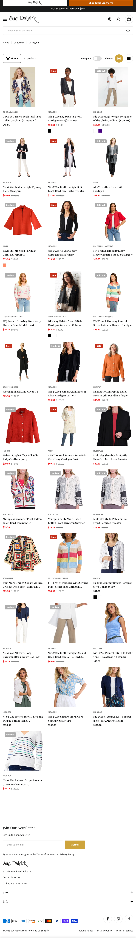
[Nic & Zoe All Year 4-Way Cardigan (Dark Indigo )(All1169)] (23, 623)
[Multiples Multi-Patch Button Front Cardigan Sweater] (113, 489)
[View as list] (129, 58)
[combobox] (68, 30)
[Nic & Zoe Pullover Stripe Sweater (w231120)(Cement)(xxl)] (23, 751)
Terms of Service (124, 931)
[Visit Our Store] (110, 19)
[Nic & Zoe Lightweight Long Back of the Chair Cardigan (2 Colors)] (113, 87)
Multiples (98, 451)
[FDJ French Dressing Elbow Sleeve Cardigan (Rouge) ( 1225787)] (113, 221)
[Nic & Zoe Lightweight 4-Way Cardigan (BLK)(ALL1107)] (68, 87)
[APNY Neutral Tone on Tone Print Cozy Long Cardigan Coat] (68, 426)
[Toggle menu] (5, 19)
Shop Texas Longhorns (101, 3)
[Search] (128, 31)
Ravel (5, 246)
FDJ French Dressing (103, 246)
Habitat (97, 387)
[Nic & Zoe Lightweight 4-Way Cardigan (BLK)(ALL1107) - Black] (50, 131)
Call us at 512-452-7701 (15, 883)
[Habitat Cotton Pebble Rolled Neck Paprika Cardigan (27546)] (113, 362)
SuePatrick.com (19, 931)
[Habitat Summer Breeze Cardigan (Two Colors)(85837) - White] (100, 597)
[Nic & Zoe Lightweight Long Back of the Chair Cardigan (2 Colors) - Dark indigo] (100, 131)
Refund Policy (85, 931)
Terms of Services (45, 854)
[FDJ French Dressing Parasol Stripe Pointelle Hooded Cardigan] (113, 291)
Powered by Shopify (38, 931)
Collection (19, 42)
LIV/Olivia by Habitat (57, 316)
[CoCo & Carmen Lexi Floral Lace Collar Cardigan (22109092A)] (23, 87)
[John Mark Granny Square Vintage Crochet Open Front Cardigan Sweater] (23, 553)
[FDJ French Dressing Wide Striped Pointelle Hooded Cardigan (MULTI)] (68, 553)
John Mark (8, 578)
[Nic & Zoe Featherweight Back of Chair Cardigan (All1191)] (68, 362)
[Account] (118, 19)
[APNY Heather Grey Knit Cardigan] (113, 157)
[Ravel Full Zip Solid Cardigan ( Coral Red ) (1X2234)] (23, 221)
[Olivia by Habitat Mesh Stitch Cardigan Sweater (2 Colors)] (68, 291)
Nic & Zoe (52, 112)
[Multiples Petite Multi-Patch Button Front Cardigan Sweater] (68, 489)
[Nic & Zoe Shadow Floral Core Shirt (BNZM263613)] (68, 687)
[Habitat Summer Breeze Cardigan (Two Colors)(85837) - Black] (95, 597)
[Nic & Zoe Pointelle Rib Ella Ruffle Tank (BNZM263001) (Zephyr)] (113, 623)
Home (6, 42)
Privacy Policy (104, 931)
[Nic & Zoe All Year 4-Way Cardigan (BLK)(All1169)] (68, 221)
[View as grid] (119, 58)
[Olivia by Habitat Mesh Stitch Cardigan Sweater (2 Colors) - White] (54, 335)
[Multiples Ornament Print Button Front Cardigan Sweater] (23, 489)
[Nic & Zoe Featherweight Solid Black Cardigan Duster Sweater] (68, 157)
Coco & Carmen (10, 112)
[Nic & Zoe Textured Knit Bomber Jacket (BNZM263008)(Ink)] (113, 687)
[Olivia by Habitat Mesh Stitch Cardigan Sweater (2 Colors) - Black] (50, 335)
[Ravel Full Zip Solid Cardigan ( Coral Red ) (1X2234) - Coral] (4, 265)
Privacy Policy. (67, 854)
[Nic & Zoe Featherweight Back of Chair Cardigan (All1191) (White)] (68, 623)
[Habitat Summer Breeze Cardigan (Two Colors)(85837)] (113, 553)
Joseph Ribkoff (10, 387)
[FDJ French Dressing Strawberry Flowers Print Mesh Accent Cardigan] (23, 291)
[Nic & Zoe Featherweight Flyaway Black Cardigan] (23, 157)
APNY (95, 182)
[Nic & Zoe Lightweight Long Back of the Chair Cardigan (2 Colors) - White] (95, 131)
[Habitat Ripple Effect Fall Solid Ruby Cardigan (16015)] (23, 426)
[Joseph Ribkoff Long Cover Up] (23, 362)
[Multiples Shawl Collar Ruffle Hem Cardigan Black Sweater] (113, 426)
